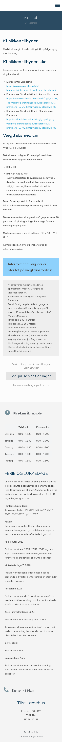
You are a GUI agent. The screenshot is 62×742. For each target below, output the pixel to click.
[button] (57, 5)
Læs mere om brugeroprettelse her (31, 385)
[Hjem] (26, 23)
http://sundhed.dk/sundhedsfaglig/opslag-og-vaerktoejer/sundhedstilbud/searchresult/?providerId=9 (31, 123)
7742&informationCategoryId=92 (38, 127)
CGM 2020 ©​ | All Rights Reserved (31, 737)
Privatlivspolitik (31, 732)
